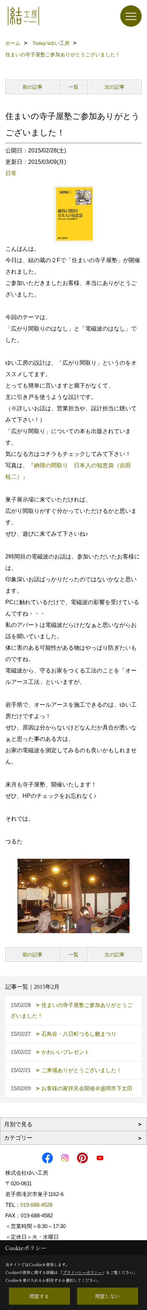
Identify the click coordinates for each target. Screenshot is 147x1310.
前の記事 (32, 87)
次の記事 (115, 87)
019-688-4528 (36, 1205)
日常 (11, 173)
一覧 (73, 87)
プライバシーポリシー (82, 1272)
